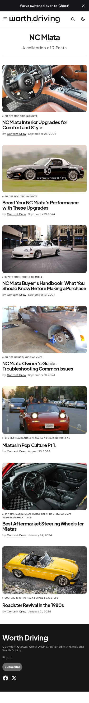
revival (38, 598)
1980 (19, 598)
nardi (44, 514)
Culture (10, 598)
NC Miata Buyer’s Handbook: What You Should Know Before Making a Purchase (44, 285)
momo (36, 514)
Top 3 (27, 518)
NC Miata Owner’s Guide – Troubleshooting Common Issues (37, 366)
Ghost (73, 646)
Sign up (7, 657)
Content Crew (16, 133)
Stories (9, 438)
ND (68, 438)
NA (41, 438)
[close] (83, 6)
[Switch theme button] (83, 19)
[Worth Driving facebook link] (6, 678)
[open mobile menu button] (5, 18)
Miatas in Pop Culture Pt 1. (29, 445)
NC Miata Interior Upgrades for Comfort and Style (34, 125)
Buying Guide (13, 277)
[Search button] (73, 19)
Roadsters (51, 598)
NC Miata (31, 116)
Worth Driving (11, 650)
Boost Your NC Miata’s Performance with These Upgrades (40, 205)
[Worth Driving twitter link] (13, 678)
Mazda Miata (23, 438)
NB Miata (49, 438)
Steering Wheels (12, 518)
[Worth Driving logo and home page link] (34, 19)
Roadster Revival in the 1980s (33, 605)
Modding (19, 116)
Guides (9, 116)
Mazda (19, 514)
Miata (35, 438)
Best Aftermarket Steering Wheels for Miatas (43, 526)
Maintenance (22, 357)
